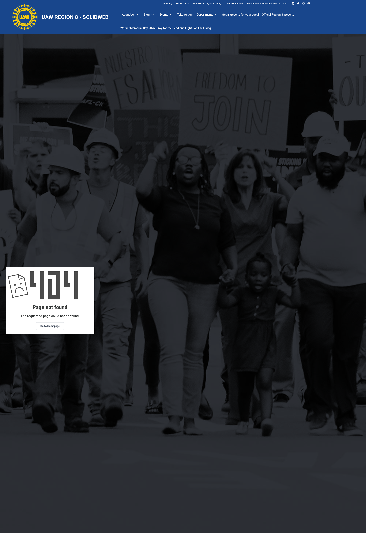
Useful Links (182, 3)
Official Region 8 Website (278, 14)
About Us (128, 14)
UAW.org (167, 3)
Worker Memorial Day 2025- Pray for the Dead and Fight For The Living (165, 28)
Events (164, 14)
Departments (205, 14)
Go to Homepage (50, 326)
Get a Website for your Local (240, 14)
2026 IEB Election (234, 3)
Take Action (185, 14)
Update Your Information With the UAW (267, 3)
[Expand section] (136, 14)
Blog (147, 14)
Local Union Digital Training (207, 3)
